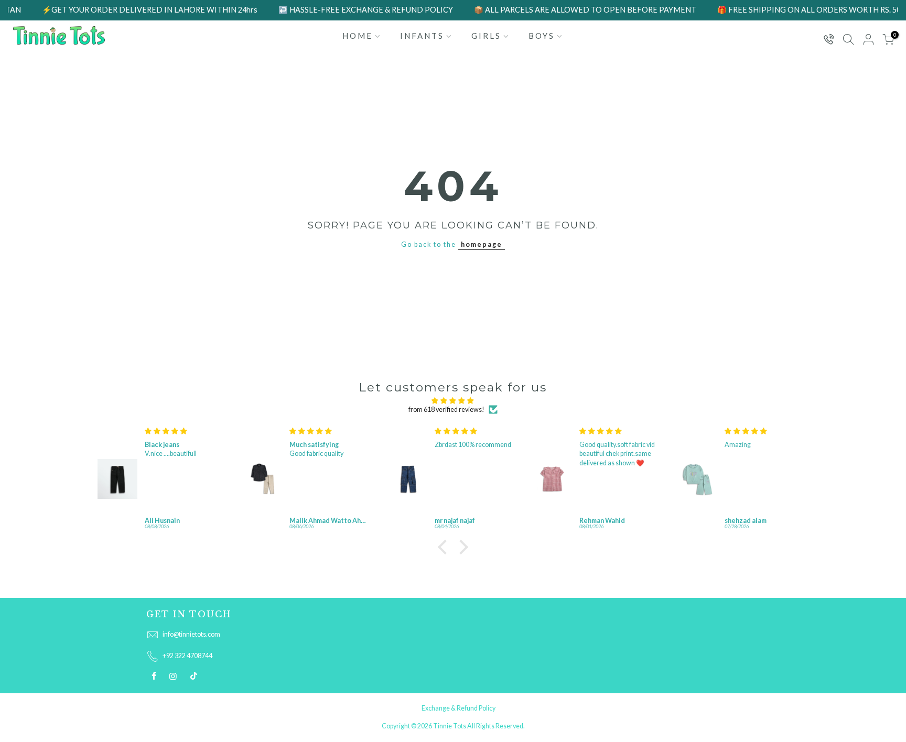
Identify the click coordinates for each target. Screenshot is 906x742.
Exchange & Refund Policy (458, 708)
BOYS (541, 35)
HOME (357, 35)
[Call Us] (828, 40)
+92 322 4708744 (187, 656)
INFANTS (422, 35)
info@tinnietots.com (191, 634)
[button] (445, 547)
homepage (481, 244)
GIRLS (486, 35)
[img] (453, 400)
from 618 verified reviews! (446, 409)
